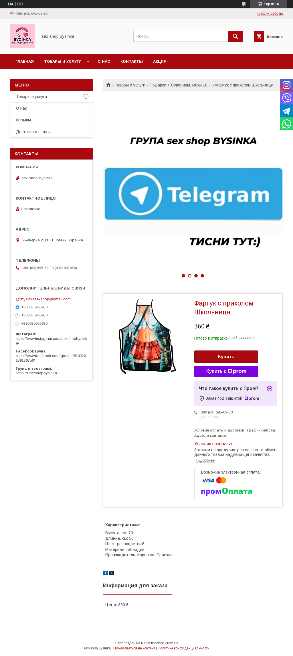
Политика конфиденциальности (183, 648)
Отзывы (23, 120)
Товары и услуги (63, 61)
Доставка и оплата (34, 131)
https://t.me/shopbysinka (36, 373)
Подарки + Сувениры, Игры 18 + (180, 85)
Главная (24, 61)
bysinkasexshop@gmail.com (46, 299)
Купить (226, 356)
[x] (111, 574)
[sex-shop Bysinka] (22, 46)
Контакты (131, 61)
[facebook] (105, 574)
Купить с (216, 371)
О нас (104, 61)
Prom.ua (171, 643)
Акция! (160, 61)
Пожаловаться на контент (134, 648)
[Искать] (235, 36)
